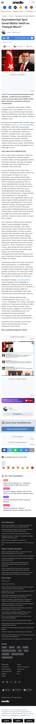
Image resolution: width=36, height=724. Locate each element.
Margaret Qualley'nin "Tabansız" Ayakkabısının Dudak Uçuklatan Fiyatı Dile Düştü (17, 509)
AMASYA (5, 94)
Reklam (4, 673)
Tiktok (26, 650)
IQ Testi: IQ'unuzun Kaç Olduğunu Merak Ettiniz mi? (17, 639)
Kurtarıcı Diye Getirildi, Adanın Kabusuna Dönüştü (17, 501)
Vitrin (5, 480)
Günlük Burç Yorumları (9, 650)
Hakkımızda (5, 664)
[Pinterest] (19, 682)
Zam (18, 647)
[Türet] (31, 7)
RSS (18, 673)
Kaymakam (28, 109)
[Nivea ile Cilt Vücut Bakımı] (4, 7)
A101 (20, 650)
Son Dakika (5, 654)
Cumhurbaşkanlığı (23, 280)
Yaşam (6, 497)
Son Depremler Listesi (8, 584)
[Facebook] (7, 682)
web (10, 132)
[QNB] (26, 7)
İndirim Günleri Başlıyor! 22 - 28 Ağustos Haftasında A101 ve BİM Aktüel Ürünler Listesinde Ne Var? (17, 484)
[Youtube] (15, 682)
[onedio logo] (17, 701)
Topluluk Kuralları (7, 671)
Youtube (25, 647)
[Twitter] (11, 682)
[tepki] (4, 468)
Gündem (11, 16)
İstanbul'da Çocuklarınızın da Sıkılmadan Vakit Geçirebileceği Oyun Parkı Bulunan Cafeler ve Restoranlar (15, 564)
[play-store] (17, 690)
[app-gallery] (28, 690)
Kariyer (19, 664)
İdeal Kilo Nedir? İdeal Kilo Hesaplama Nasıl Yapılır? (16, 620)
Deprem (11, 647)
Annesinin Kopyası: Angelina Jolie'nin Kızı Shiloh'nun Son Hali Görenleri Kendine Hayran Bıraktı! (18, 492)
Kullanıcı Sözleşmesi (23, 667)
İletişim (4, 676)
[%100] (20, 7)
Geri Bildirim (5, 667)
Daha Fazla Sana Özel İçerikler (17, 429)
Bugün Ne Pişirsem (17, 654)
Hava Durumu (6, 581)
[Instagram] (3, 682)
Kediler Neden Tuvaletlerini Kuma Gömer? (14, 540)
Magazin (6, 488)
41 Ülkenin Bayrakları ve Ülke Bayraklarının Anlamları (17, 632)
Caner (13, 32)
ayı (22, 175)
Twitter (4, 107)
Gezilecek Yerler (7, 657)
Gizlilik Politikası (6, 669)
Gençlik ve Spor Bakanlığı (20, 125)
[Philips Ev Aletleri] (10, 7)
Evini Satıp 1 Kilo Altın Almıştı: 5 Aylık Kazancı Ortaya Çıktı (18, 556)
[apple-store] (7, 690)
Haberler (4, 16)
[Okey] (15, 7)
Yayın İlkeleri (20, 669)
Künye (19, 671)
